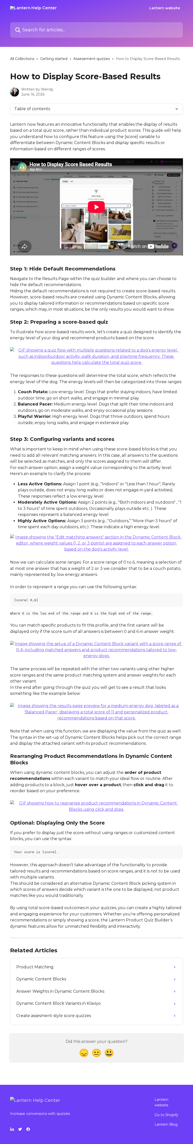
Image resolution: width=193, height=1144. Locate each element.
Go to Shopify (166, 1115)
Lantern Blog (166, 1124)
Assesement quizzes (91, 58)
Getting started (53, 58)
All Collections (22, 58)
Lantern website (164, 8)
